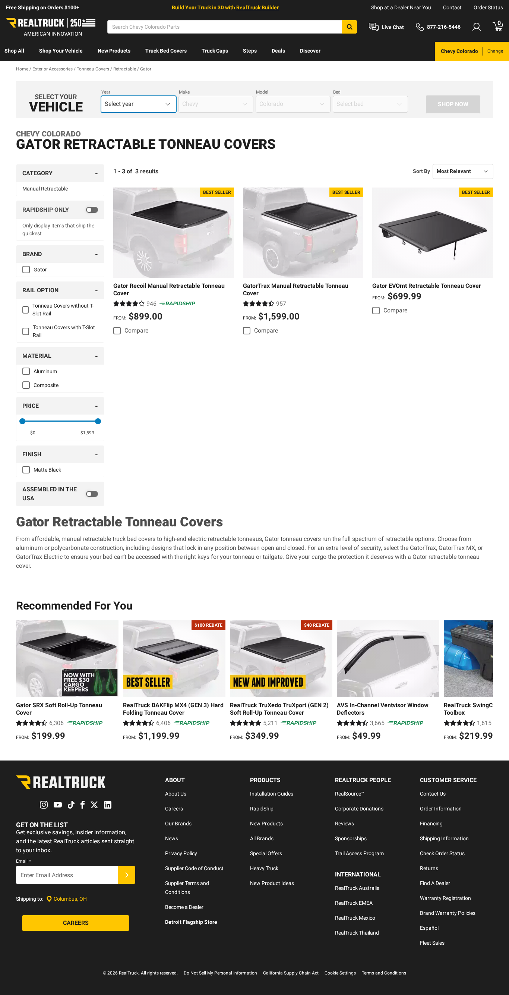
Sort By (421, 171)
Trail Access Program (359, 853)
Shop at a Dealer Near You (401, 7)
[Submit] (126, 875)
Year (105, 92)
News (171, 838)
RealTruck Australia (357, 888)
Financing (431, 823)
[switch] (60, 210)
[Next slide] (485, 681)
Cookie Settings (340, 973)
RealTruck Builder (257, 7)
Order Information (441, 809)
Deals (278, 51)
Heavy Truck (264, 868)
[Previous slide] (23, 681)
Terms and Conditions (384, 973)
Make (184, 92)
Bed (337, 92)
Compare (136, 330)
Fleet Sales (432, 943)
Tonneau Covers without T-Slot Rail (63, 310)
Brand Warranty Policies (447, 913)
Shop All (14, 51)
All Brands (262, 838)
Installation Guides (271, 794)
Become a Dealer (184, 907)
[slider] (22, 421)
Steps (250, 51)
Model (262, 92)
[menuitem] (14, 51)
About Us (175, 794)
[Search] (349, 27)
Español (429, 928)
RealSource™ (349, 794)
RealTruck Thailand (357, 933)
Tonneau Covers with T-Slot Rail (64, 331)
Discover (310, 51)
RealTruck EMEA (354, 903)
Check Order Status (442, 853)
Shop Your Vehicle (61, 51)
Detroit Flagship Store (191, 922)
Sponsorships (351, 838)
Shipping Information (444, 838)
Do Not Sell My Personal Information (220, 973)
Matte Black (47, 470)
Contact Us (433, 794)
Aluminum (45, 371)
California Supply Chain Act (291, 973)
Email (23, 861)
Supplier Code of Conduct (194, 868)
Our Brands (178, 823)
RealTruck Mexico (355, 918)
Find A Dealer (435, 883)
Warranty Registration (445, 898)
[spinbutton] (33, 433)
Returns (429, 868)
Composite (46, 385)
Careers (174, 809)
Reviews (344, 823)
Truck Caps (215, 51)
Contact (452, 7)
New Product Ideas (272, 883)
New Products (114, 51)
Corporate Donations (359, 809)
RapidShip (262, 809)
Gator (40, 270)
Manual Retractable (45, 189)
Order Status (488, 7)
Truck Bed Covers (166, 51)
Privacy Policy (181, 853)
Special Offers (266, 853)
